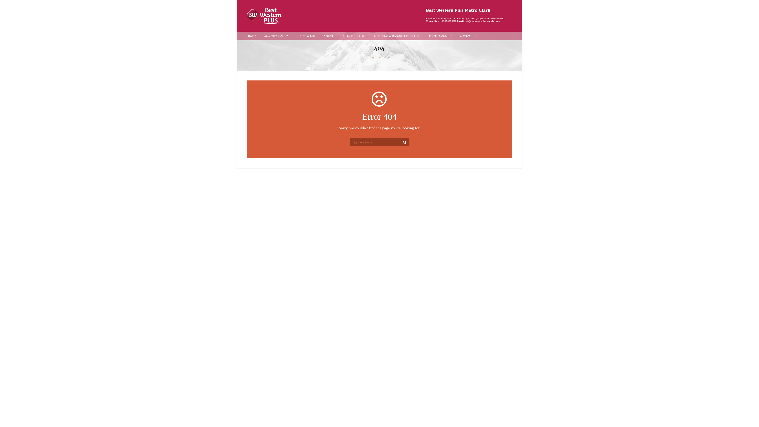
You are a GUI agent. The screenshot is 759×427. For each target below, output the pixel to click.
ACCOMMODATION (276, 35)
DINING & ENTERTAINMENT (314, 35)
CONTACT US (468, 35)
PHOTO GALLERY (440, 35)
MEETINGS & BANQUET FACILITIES (397, 35)
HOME (252, 35)
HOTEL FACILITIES (353, 35)
